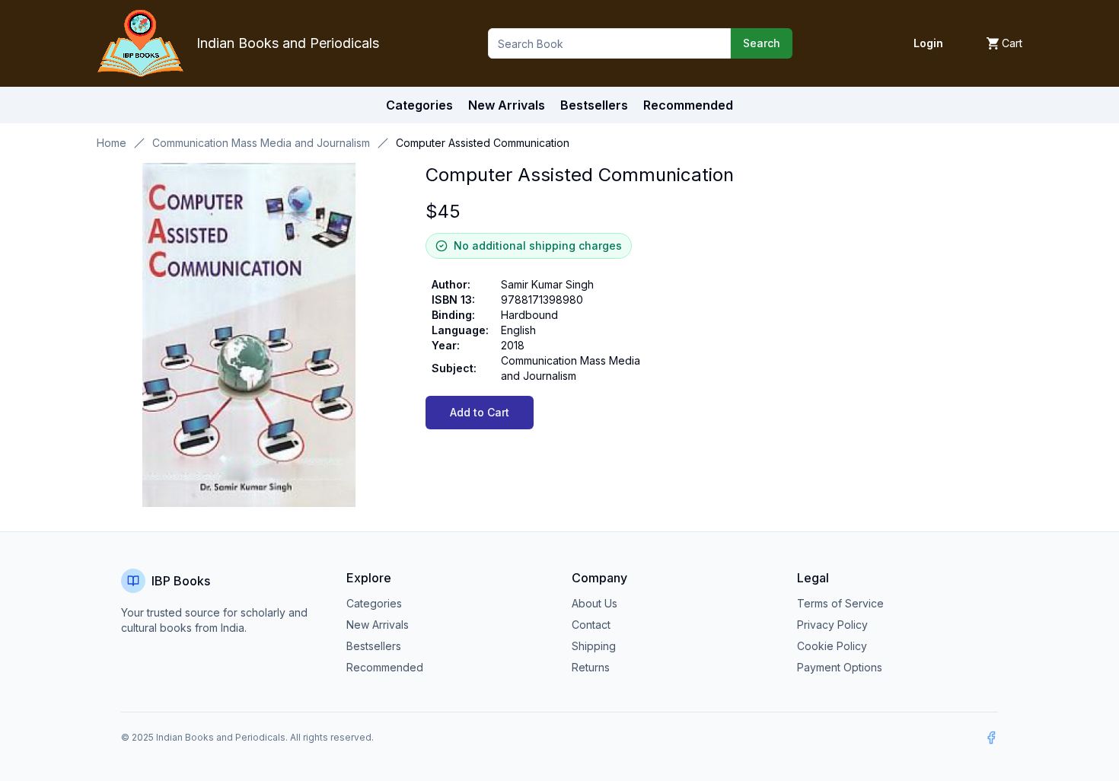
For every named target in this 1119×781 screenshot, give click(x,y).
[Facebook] (991, 737)
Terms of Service (840, 603)
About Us (594, 603)
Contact (591, 624)
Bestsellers (373, 645)
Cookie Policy (832, 645)
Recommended (384, 667)
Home (111, 142)
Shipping (594, 645)
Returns (591, 667)
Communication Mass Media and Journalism (261, 142)
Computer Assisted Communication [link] (482, 142)
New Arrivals (377, 624)
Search (761, 43)
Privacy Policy (832, 624)
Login (928, 43)
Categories (419, 105)
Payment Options (839, 667)
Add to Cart (479, 412)
